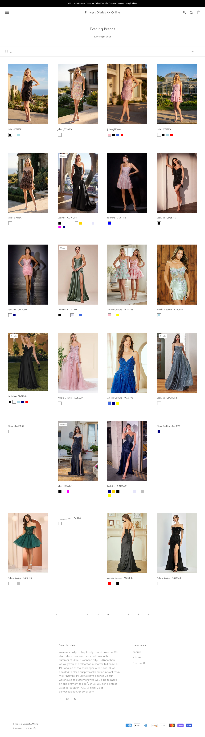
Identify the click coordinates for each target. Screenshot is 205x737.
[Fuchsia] (68, 491)
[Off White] (167, 223)
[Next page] (148, 614)
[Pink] (109, 135)
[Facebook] (60, 699)
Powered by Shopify (24, 728)
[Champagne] (117, 223)
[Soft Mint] (31, 402)
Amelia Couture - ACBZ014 (70, 397)
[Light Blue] (167, 135)
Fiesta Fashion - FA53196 (69, 518)
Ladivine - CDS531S (166, 217)
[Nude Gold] (68, 227)
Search (137, 652)
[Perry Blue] (72, 491)
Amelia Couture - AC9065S (170, 309)
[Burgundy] (14, 135)
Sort (192, 51)
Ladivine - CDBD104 (67, 309)
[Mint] (113, 315)
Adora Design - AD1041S (20, 578)
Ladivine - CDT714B (17, 396)
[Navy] (64, 227)
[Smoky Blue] (76, 227)
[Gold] (80, 223)
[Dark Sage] (72, 223)
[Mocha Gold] (10, 315)
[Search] (191, 12)
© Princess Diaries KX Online (25, 723)
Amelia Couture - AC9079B (120, 397)
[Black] (10, 135)
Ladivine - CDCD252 (167, 397)
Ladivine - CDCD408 (117, 486)
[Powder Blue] (18, 135)
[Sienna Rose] (72, 227)
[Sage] (138, 491)
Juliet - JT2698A (65, 485)
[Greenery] (130, 491)
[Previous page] (57, 614)
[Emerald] (89, 223)
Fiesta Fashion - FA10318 (168, 426)
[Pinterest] (75, 699)
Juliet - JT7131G (164, 129)
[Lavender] (93, 223)
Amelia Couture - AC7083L (120, 578)
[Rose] (113, 223)
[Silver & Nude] (22, 315)
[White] (59, 523)
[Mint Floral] (59, 135)
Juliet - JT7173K (14, 129)
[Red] (122, 135)
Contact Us (139, 663)
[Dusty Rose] (76, 223)
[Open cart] (198, 12)
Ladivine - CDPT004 (67, 217)
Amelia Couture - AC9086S (120, 309)
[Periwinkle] (113, 583)
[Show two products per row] (6, 51)
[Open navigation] (7, 12)
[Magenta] (59, 227)
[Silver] (142, 491)
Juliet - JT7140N (114, 129)
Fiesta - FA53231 (16, 426)
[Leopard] (10, 223)
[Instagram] (67, 699)
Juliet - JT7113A (14, 217)
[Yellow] (117, 315)
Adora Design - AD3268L (169, 578)
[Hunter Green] (84, 223)
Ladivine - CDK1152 (116, 217)
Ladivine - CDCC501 (18, 309)
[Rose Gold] (163, 223)
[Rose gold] (159, 583)
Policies (137, 657)
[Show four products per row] (11, 51)
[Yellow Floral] (64, 135)
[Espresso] (68, 223)
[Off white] (10, 431)
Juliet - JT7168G (65, 129)
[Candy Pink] (159, 135)
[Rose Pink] (18, 315)
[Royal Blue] (117, 135)
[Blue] (109, 223)
